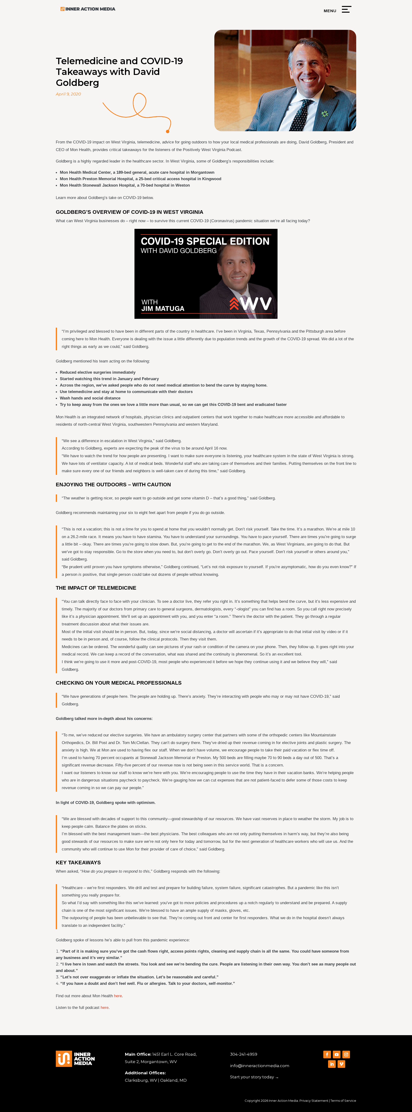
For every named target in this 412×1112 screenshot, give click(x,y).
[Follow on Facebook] (327, 1054)
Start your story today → (254, 1077)
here (118, 996)
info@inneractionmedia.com (259, 1065)
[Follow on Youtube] (336, 1054)
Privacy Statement (313, 1100)
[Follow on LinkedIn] (332, 1064)
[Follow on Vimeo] (341, 1064)
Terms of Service (343, 1100)
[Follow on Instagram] (346, 1054)
